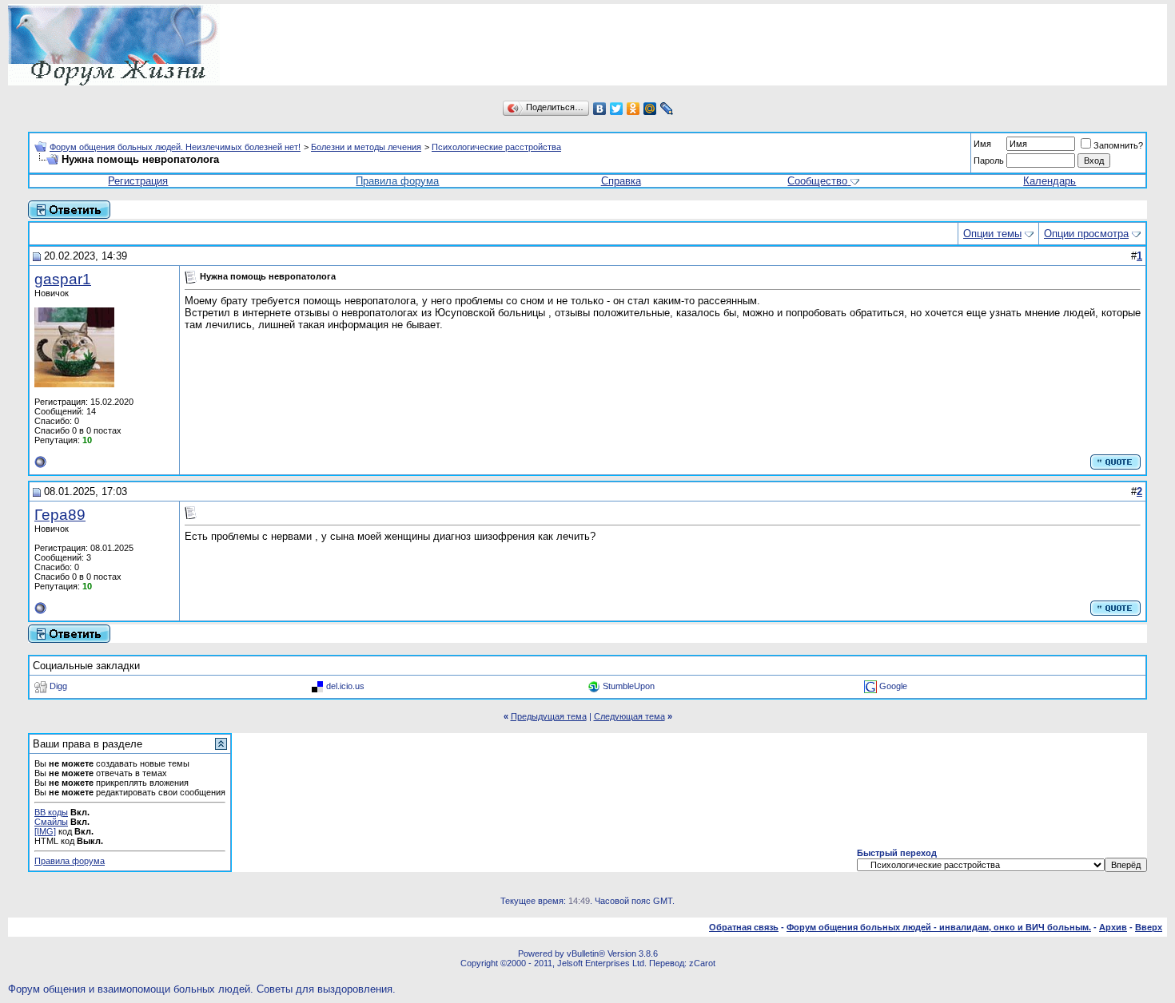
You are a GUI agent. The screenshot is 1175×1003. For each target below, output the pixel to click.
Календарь (1049, 181)
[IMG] (45, 831)
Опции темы (992, 234)
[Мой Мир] (650, 108)
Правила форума (397, 181)
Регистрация (138, 181)
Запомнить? (1118, 145)
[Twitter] (616, 108)
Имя (982, 144)
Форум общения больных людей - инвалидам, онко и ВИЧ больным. (939, 927)
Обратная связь (744, 927)
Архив (1113, 927)
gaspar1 (62, 279)
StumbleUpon (629, 686)
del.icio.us (345, 686)
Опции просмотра (1086, 234)
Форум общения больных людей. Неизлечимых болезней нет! (175, 147)
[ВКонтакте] (599, 108)
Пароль (989, 160)
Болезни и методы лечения (366, 147)
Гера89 (60, 514)
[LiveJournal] (667, 108)
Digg (58, 686)
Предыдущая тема (549, 716)
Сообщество (817, 181)
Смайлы (51, 822)
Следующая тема (629, 716)
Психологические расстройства (496, 147)
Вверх (1148, 927)
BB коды (51, 812)
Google (893, 686)
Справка (621, 181)
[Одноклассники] (633, 108)
